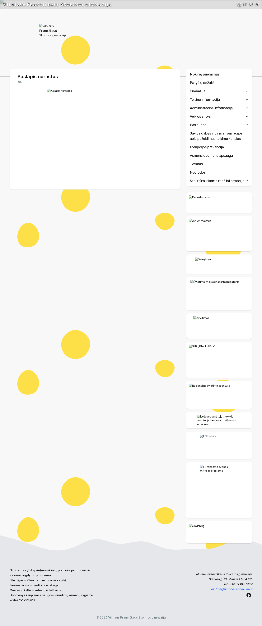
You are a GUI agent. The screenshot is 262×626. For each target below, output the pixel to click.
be (251, 4)
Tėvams (196, 164)
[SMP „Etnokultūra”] (219, 360)
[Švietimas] (219, 326)
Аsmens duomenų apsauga (211, 155)
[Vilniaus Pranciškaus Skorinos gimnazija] (53, 38)
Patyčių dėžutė (202, 83)
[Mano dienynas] (219, 202)
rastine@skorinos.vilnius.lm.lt (231, 589)
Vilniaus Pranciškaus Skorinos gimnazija (57, 4)
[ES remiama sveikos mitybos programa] (219, 490)
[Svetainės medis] (239, 5)
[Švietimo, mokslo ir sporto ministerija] (219, 293)
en (257, 4)
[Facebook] (248, 595)
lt (245, 4)
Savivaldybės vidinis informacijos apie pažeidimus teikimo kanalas (216, 136)
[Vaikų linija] (219, 264)
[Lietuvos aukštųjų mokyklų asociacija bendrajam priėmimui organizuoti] (219, 420)
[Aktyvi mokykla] (219, 234)
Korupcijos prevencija (207, 147)
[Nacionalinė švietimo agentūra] (219, 395)
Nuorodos (198, 172)
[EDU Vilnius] (219, 445)
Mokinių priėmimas (204, 74)
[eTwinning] (219, 532)
